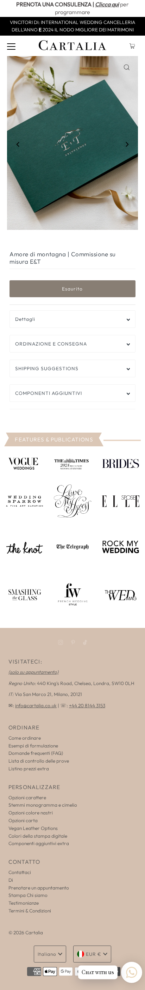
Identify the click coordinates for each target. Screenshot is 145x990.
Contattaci (19, 872)
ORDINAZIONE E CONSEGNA (51, 344)
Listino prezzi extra (28, 768)
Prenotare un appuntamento (38, 888)
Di (10, 880)
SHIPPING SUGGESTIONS (46, 368)
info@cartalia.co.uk (36, 705)
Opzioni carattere (27, 797)
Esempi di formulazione (33, 745)
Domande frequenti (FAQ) (35, 753)
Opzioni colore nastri (30, 812)
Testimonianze (23, 903)
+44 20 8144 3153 (87, 705)
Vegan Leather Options (33, 828)
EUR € (93, 954)
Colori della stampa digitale (37, 836)
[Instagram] (60, 642)
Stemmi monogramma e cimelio (42, 805)
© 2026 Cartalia (25, 932)
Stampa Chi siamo (28, 895)
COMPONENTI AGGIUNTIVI (48, 393)
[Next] (126, 144)
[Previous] (18, 144)
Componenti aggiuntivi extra (38, 843)
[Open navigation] (11, 45)
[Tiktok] (85, 642)
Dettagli (25, 319)
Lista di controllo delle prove (38, 761)
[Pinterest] (73, 642)
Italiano (47, 954)
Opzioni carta (23, 820)
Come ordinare (24, 738)
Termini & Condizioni (29, 911)
